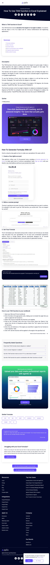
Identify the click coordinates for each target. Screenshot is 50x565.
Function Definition (11, 43)
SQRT (20, 418)
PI (13, 422)
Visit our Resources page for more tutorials (25, 466)
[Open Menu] (3, 2)
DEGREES (29, 418)
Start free (26, 139)
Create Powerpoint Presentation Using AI (35, 485)
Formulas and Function (25, 8)
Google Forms (5, 509)
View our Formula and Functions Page (26, 470)
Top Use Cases (31, 477)
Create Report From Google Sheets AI (34, 483)
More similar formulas (11, 52)
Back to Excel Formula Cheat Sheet (37, 333)
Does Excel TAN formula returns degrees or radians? (17, 346)
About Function (10, 45)
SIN (12, 418)
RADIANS (39, 418)
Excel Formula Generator (39, 432)
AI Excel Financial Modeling (32, 490)
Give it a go (43, 276)
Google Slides (5, 504)
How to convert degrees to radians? (13, 350)
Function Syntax (10, 46)
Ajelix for (5, 513)
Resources (5, 477)
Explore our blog (10, 456)
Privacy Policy (40, 557)
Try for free (42, 437)
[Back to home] (25, 2)
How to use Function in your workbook (15, 48)
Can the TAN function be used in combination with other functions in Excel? (23, 357)
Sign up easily (39, 161)
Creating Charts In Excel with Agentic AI (34, 480)
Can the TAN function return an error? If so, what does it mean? (20, 353)
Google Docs (4, 506)
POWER (5, 422)
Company (29, 513)
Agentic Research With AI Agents (33, 492)
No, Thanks (38, 560)
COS (5, 418)
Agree (29, 560)
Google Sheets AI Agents (31, 494)
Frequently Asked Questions (13, 50)
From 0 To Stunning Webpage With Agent (35, 487)
